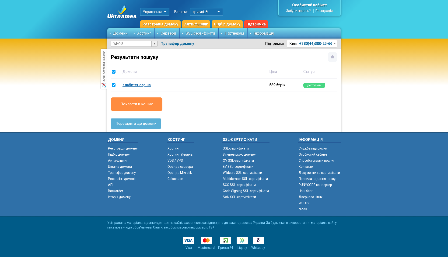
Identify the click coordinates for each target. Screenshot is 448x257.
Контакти (306, 166)
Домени (120, 33)
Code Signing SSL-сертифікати (246, 191)
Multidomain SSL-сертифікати (245, 179)
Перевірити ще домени (136, 123)
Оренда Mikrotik (180, 173)
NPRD (303, 209)
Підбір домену (227, 24)
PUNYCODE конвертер (315, 185)
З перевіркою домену (239, 154)
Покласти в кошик (136, 104)
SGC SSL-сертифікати (239, 185)
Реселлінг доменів (122, 179)
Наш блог (306, 191)
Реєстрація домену (160, 24)
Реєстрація (324, 11)
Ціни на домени (120, 166)
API (110, 185)
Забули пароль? (298, 11)
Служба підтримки (313, 148)
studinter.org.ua (136, 85)
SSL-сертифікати (200, 33)
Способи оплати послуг (316, 160)
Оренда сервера (180, 166)
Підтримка (256, 24)
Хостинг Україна (180, 154)
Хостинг (144, 33)
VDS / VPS (175, 160)
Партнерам (234, 33)
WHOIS (304, 203)
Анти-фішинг (196, 24)
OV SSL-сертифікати (238, 160)
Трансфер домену (177, 43)
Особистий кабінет (309, 5)
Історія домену (119, 197)
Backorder (115, 191)
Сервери (168, 33)
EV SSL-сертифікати (238, 166)
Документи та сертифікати (319, 173)
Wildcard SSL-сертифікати (242, 173)
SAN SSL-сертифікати (239, 197)
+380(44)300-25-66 (315, 43)
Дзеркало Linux (310, 197)
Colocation (175, 179)
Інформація (264, 33)
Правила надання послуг (318, 179)
